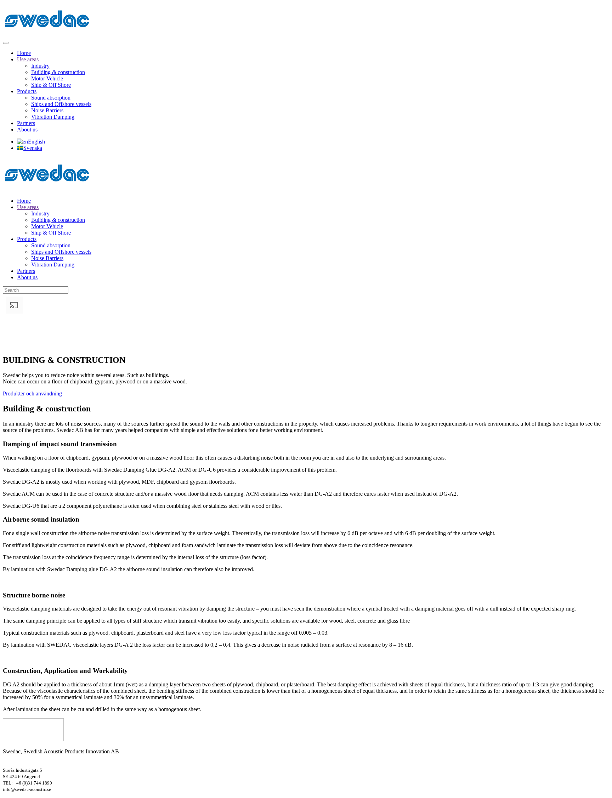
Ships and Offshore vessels (61, 104)
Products (26, 91)
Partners (26, 123)
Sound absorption (50, 98)
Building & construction (58, 72)
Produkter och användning (32, 393)
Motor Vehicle (47, 78)
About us (27, 130)
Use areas (28, 59)
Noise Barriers (47, 110)
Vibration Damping (52, 117)
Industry (40, 66)
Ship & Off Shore (51, 85)
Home (24, 53)
